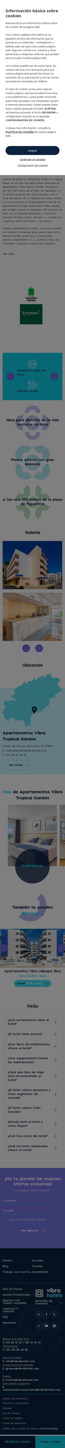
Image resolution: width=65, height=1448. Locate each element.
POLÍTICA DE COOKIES (20, 132)
